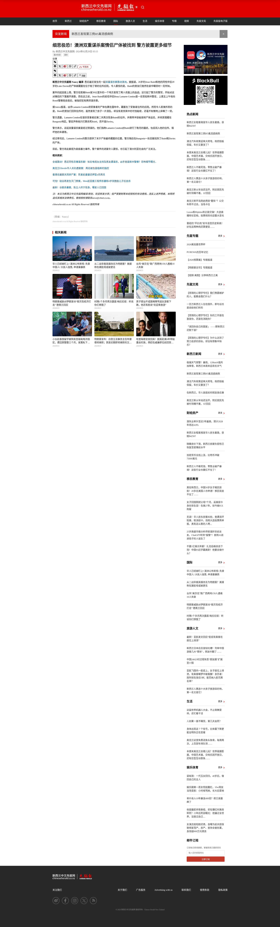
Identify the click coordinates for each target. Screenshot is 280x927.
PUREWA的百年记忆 (197, 252)
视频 (186, 21)
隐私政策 (223, 890)
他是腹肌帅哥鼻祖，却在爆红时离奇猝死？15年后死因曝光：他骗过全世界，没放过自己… (205, 813)
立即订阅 (206, 859)
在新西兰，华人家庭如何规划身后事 (205, 392)
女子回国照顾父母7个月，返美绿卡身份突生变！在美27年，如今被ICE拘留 (205, 505)
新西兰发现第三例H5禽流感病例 (92, 34)
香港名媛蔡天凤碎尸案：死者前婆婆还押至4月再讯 (78, 174)
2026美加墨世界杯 (196, 244)
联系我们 (186, 890)
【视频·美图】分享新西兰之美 (202, 275)
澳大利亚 (57, 55)
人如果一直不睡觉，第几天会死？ (204, 721)
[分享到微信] (54, 62)
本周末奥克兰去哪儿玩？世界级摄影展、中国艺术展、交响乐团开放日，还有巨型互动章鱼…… (205, 156)
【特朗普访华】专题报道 (199, 267)
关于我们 (122, 890)
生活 (145, 21)
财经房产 (84, 21)
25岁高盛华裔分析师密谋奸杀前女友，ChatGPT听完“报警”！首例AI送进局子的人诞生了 (205, 535)
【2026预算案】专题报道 (199, 260)
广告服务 (140, 890)
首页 (54, 21)
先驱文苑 (201, 21)
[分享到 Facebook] (54, 66)
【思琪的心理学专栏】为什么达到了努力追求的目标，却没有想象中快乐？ (205, 341)
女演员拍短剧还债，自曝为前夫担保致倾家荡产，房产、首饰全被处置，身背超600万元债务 (205, 828)
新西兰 (68, 21)
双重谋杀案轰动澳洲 (116, 82)
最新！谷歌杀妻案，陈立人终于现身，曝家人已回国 (79, 187)
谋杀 (66, 55)
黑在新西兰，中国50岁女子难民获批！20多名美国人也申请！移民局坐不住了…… (205, 491)
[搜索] (143, 7)
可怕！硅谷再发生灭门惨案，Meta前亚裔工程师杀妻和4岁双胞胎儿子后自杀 (91, 181)
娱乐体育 (159, 21)
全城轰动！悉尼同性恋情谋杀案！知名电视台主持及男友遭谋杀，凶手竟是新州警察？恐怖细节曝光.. (104, 162)
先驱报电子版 (221, 21)
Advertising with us (163, 890)
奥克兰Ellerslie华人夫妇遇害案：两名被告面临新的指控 (80, 168)
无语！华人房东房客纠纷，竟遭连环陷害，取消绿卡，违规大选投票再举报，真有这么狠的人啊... (205, 520)
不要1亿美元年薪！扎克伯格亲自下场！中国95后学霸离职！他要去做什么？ (205, 550)
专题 (174, 21)
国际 (115, 21)
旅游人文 (130, 21)
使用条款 (204, 890)
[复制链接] (75, 66)
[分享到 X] (59, 66)
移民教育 (101, 21)
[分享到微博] (65, 66)
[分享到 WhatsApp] (70, 66)
